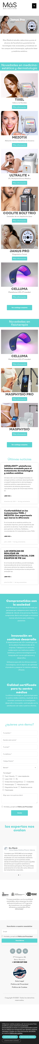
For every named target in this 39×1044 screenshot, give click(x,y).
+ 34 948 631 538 (19, 962)
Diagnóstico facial (11, 787)
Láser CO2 (8, 779)
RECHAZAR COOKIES (27, 1037)
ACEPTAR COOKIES (10, 1037)
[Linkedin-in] (25, 951)
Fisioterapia (9, 790)
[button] (2, 24)
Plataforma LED (22, 784)
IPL (17, 779)
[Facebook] (19, 951)
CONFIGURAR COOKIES (11, 1040)
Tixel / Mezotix (10, 776)
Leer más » (7, 496)
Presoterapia (9, 784)
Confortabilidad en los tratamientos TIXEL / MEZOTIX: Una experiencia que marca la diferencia (18, 514)
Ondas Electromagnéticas (14, 782)
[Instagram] (12, 951)
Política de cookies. (16, 1033)
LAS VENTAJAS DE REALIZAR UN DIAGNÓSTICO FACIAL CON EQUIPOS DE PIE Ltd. (19, 554)
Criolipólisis (30, 782)
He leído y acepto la (18, 807)
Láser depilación (23, 776)
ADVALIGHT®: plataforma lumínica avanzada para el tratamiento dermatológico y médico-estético (18, 469)
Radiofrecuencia (26, 787)
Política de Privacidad (25, 807)
